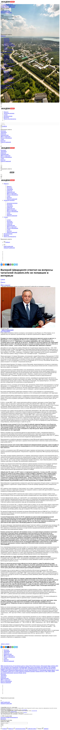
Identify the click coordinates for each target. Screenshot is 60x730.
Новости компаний (9, 49)
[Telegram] (4, 92)
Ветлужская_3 (37, 665)
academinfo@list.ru (14, 711)
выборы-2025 (54, 665)
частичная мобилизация (7, 672)
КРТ (23, 668)
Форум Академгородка (7, 88)
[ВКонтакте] (4, 90)
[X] (8, 264)
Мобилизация (33, 668)
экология (16, 672)
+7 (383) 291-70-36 (8, 4)
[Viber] (4, 94)
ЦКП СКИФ (51, 671)
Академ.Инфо (5, 331)
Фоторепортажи (5, 85)
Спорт (5, 47)
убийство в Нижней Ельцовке (27, 671)
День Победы (44, 667)
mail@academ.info (5, 11)
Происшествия (8, 42)
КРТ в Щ (27, 668)
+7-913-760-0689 (24, 709)
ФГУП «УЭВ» (44, 671)
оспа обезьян (43, 670)
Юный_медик (22, 672)
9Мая (2, 665)
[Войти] (1, 104)
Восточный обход (46, 665)
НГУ (54, 668)
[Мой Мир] (6, 264)
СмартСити (11, 671)
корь (20, 668)
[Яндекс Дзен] (4, 99)
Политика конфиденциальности (9, 717)
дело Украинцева (13, 667)
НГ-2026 (46, 668)
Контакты (3, 86)
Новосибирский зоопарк (21, 670)
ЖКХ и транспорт (8, 44)
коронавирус (15, 668)
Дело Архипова (5, 667)
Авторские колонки (6, 52)
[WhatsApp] (12, 264)
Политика (6, 38)
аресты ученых (25, 665)
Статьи (3, 68)
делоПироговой (23, 667)
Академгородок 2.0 (9, 665)
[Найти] (2, 725)
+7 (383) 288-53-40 (8, 7)
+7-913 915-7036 (34, 710)
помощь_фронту (51, 670)
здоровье (53, 667)
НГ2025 (51, 668)
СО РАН (16, 671)
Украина (37, 671)
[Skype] (15, 264)
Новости (3, 36)
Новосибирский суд (34, 670)
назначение (41, 668)
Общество (6, 41)
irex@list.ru (25, 712)
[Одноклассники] (4, 264)
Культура (6, 48)
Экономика (7, 40)
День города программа (34, 667)
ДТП (49, 667)
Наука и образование (9, 45)
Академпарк (17, 665)
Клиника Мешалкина (6, 668)
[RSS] (1, 266)
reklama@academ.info (6, 12)
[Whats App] (4, 97)
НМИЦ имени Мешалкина (8, 670)
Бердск (31, 665)
